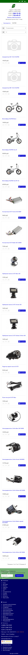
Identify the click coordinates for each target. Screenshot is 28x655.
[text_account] (25, 1)
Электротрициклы (7, 608)
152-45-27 (14, 15)
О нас (4, 582)
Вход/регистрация (7, 647)
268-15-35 (14, 13)
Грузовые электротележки (9, 604)
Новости (5, 594)
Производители (7, 23)
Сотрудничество (7, 591)
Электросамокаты (7, 605)
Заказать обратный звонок (14, 17)
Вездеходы (5, 617)
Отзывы (5, 593)
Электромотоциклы (8, 614)
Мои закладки (6, 650)
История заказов (7, 648)
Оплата (5, 585)
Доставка (5, 584)
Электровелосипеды (8, 610)
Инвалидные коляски (8, 613)
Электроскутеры (7, 611)
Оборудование (6, 620)
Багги (4, 616)
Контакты (5, 596)
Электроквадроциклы (8, 619)
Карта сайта (6, 597)
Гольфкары (6, 607)
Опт (4, 590)
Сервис (4, 588)
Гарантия (5, 587)
